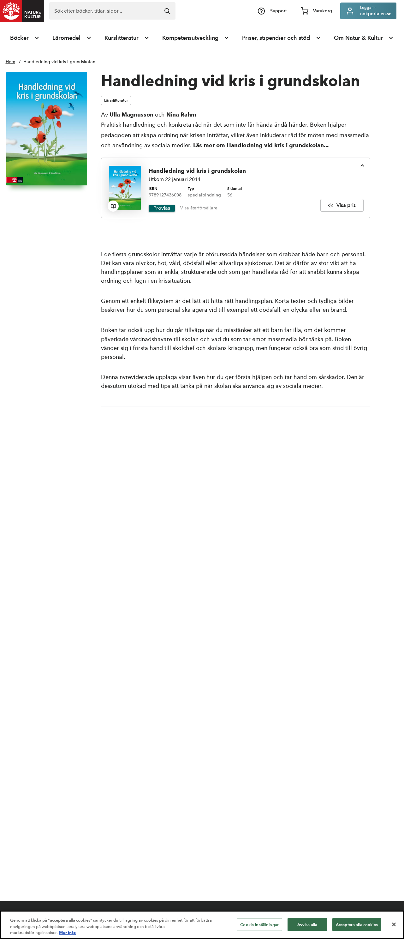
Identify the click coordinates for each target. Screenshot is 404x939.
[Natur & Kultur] (22, 11)
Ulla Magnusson (131, 114)
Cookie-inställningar (259, 924)
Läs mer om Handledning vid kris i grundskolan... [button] (261, 145)
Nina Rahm (181, 114)
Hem (10, 61)
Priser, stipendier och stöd (276, 38)
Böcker (19, 38)
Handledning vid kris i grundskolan (59, 61)
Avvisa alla (307, 924)
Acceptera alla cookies (357, 924)
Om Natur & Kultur (358, 38)
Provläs (161, 208)
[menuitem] (25, 38)
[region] (202, 925)
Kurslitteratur (121, 38)
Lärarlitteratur (116, 100)
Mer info (67, 932)
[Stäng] (394, 924)
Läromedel (66, 38)
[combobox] (112, 11)
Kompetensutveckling (190, 38)
